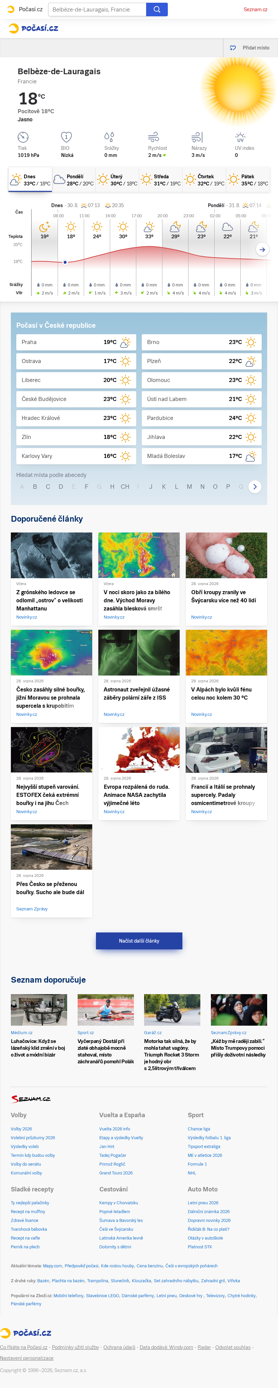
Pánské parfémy (26, 1304)
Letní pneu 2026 (203, 1203)
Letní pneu (167, 1295)
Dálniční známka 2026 (209, 1211)
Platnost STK (200, 1247)
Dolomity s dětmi (115, 1247)
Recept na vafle (25, 1238)
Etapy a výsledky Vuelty (121, 1137)
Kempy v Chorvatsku (118, 1203)
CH (125, 486)
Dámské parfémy (138, 1295)
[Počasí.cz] (33, 28)
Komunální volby (26, 1173)
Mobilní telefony (68, 1295)
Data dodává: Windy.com (166, 1347)
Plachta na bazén (68, 1281)
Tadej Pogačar (112, 1155)
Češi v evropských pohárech (191, 1266)
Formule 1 (197, 1164)
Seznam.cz (255, 9)
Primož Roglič (112, 1164)
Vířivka (233, 1281)
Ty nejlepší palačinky (30, 1203)
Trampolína (97, 1281)
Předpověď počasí (81, 1266)
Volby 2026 (21, 1129)
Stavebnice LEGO (102, 1295)
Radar (204, 1347)
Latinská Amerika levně (121, 1238)
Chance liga (199, 1129)
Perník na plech (25, 1247)
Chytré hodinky (241, 1295)
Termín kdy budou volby (33, 1155)
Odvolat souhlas (233, 1347)
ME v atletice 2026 (205, 1155)
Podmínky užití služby (75, 1347)
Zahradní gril (213, 1281)
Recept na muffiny (28, 1211)
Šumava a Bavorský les (121, 1220)
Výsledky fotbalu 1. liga (209, 1137)
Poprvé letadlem (114, 1211)
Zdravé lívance (24, 1220)
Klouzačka (141, 1281)
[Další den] (263, 249)
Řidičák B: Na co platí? (209, 1229)
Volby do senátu (26, 1164)
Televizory (215, 1295)
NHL (192, 1173)
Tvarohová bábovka (29, 1229)
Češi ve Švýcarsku (116, 1229)
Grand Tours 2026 (116, 1173)
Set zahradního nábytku (176, 1281)
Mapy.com (52, 1266)
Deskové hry (191, 1295)
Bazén (43, 1281)
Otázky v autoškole (205, 1238)
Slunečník (120, 1281)
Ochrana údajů (119, 1347)
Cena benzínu (150, 1266)
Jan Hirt (106, 1146)
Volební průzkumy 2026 (33, 1137)
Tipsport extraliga (204, 1146)
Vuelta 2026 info (114, 1129)
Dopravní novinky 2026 (209, 1220)
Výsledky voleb (25, 1146)
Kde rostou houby (117, 1266)
